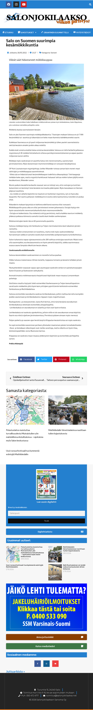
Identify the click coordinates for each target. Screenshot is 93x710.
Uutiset (54, 52)
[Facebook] (9, 4)
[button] (46, 532)
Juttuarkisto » (15, 671)
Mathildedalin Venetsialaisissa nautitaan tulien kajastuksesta (74, 549)
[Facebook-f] (37, 663)
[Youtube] (24, 4)
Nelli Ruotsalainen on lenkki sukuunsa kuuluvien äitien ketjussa (74, 567)
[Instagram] (16, 4)
